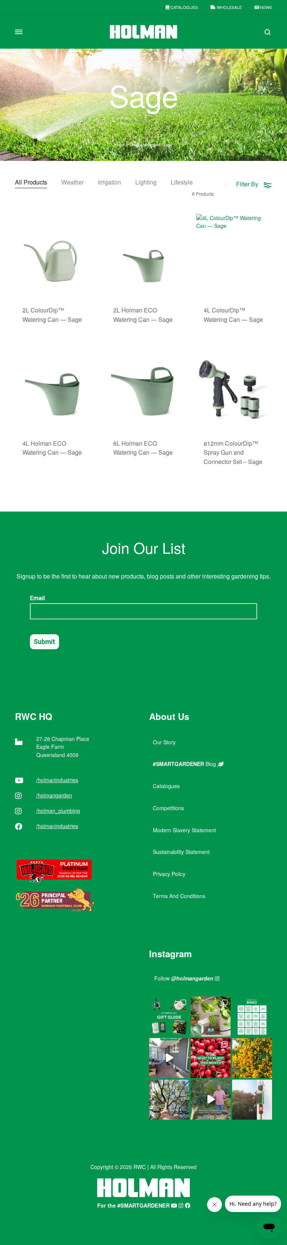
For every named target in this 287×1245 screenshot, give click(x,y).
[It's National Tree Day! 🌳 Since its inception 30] (169, 1100)
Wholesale (229, 7)
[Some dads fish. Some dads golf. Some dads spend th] (169, 1017)
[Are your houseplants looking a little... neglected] (211, 1017)
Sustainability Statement (181, 851)
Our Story (164, 742)
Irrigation (109, 182)
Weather (72, 182)
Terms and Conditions (179, 896)
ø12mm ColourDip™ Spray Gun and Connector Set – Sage (233, 452)
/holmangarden (54, 795)
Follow (183, 978)
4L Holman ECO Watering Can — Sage (52, 448)
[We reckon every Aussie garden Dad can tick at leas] (252, 1017)
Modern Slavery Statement (184, 830)
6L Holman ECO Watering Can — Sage (143, 448)
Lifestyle (182, 182)
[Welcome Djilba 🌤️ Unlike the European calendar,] (252, 1058)
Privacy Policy (169, 874)
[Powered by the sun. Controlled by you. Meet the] (252, 1100)
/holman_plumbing (58, 810)
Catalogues (183, 7)
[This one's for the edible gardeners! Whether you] (211, 1058)
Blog (185, 764)
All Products (31, 182)
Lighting (146, 182)
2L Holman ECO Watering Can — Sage (143, 315)
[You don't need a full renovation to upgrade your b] (169, 1058)
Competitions (168, 808)
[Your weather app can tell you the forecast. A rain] (211, 1100)
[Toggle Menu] (18, 32)
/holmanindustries (57, 780)
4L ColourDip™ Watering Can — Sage (233, 315)
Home (119, 144)
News (265, 7)
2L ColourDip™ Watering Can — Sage (52, 315)
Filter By (247, 184)
